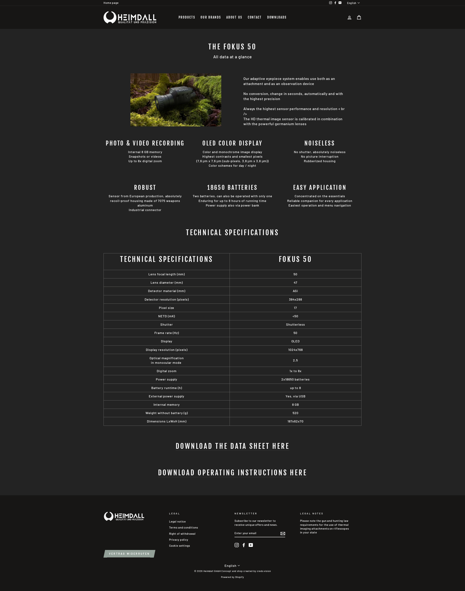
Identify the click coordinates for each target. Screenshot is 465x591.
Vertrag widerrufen (129, 553)
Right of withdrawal (182, 533)
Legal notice (177, 521)
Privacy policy (178, 539)
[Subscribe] (282, 533)
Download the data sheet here (233, 446)
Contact (255, 17)
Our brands (211, 17)
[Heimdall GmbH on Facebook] (244, 545)
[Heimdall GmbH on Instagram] (236, 545)
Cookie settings (179, 545)
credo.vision (264, 571)
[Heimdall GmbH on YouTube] (251, 545)
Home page (111, 2)
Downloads (276, 17)
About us (234, 17)
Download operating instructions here (232, 473)
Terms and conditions (183, 527)
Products (187, 17)
